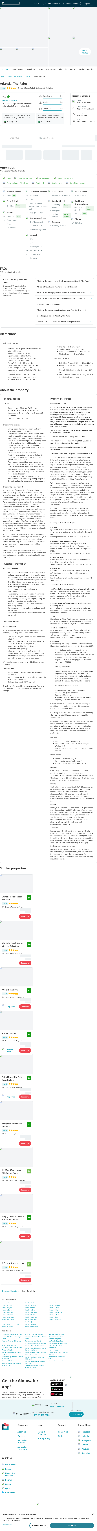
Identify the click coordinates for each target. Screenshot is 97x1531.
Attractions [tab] (50, 69)
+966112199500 (57, 1406)
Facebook (86, 1432)
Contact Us (63, 1432)
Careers (21, 1436)
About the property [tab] (67, 69)
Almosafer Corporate (22, 1448)
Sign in (87, 3)
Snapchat (86, 1453)
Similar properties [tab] (86, 69)
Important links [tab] (28, 1291)
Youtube (85, 1449)
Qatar (7, 1488)
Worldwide (10, 1492)
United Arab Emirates (10, 1474)
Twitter (85, 1444)
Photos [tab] (5, 69)
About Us (22, 1432)
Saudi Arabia (11, 1465)
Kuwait (8, 1469)
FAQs (60, 1436)
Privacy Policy (44, 1438)
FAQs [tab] (41, 69)
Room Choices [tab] (17, 69)
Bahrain (8, 1480)
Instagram (86, 1440)
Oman (8, 1484)
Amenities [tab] (31, 69)
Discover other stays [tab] (10, 1291)
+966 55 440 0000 (41, 1415)
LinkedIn (85, 1436)
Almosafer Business (22, 1441)
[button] (64, 281)
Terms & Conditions (42, 1433)
